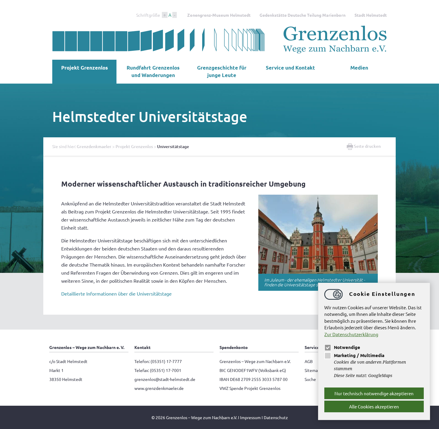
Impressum (250, 417)
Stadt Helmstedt (370, 15)
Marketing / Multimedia (359, 355)
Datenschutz (276, 417)
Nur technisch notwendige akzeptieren (374, 393)
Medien (359, 67)
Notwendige (347, 347)
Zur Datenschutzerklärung (351, 334)
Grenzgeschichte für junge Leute (221, 71)
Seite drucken (367, 146)
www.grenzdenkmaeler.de (159, 388)
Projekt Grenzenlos (84, 67)
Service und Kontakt (290, 67)
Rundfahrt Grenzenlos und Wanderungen (153, 71)
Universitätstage (173, 146)
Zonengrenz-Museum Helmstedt (219, 15)
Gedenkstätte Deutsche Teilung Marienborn (303, 15)
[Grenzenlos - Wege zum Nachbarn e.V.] (219, 52)
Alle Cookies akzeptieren (374, 406)
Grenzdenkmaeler (94, 146)
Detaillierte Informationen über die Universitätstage (116, 293)
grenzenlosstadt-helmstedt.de (164, 379)
